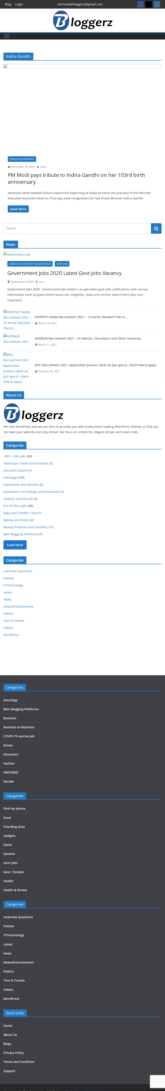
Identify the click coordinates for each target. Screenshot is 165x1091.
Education (10, 754)
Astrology (10, 477)
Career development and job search (30, 263)
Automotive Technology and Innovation (31, 492)
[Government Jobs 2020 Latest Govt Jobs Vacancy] (82, 254)
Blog (8, 4)
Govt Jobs (62, 263)
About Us (10, 1035)
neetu (43, 166)
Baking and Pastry (16, 520)
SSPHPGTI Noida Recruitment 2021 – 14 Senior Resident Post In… (81, 317)
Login (19, 4)
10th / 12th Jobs (14, 456)
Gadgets (9, 836)
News (7, 599)
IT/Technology (13, 585)
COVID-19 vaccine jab (18, 736)
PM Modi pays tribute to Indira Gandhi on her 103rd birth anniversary (76, 178)
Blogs (7, 1044)
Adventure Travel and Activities (25, 463)
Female (8, 781)
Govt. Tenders (13, 872)
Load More (15, 545)
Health (8, 881)
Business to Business (18, 727)
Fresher (8, 578)
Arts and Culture (15, 470)
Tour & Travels (13, 621)
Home (7, 1026)
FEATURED (10, 772)
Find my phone (14, 808)
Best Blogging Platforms (20, 534)
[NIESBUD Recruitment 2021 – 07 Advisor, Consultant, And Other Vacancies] (17, 342)
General (9, 854)
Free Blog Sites (14, 827)
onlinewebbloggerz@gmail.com (80, 4)
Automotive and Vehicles (21, 485)
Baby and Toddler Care (20, 513)
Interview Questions (17, 571)
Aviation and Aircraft (18, 499)
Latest (7, 592)
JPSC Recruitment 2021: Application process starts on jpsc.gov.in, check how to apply (95, 365)
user (41, 282)
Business (9, 718)
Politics (8, 614)
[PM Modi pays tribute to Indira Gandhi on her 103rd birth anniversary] (82, 108)
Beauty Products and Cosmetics (26, 527)
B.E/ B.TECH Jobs (15, 506)
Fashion (9, 763)
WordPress (11, 635)
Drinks (8, 745)
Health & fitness (15, 890)
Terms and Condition (18, 1062)
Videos (8, 628)
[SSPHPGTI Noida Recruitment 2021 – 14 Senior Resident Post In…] (17, 320)
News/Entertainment (21, 159)
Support (9, 1071)
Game (7, 845)
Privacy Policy (13, 1053)
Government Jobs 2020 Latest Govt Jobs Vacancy (64, 272)
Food (7, 818)
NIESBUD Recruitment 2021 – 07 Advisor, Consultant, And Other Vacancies (88, 338)
